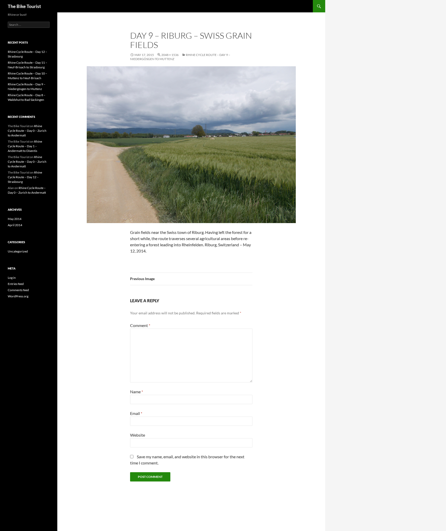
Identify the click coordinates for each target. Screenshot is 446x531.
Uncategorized (18, 251)
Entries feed (16, 284)
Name (136, 391)
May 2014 (14, 219)
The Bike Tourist (24, 6)
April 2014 (15, 225)
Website (137, 434)
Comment (140, 325)
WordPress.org (18, 296)
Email (136, 413)
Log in (12, 278)
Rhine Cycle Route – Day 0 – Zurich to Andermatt (27, 130)
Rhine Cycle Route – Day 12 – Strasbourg (25, 177)
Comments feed (18, 290)
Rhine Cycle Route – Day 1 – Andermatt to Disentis (25, 146)
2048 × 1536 (170, 55)
